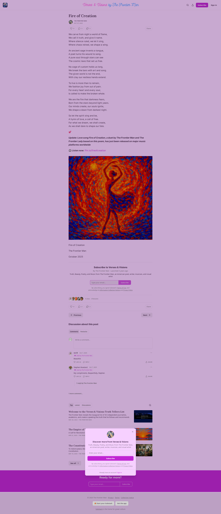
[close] (132, 432)
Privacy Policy (127, 466)
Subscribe (110, 458)
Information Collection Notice (110, 466)
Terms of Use (121, 464)
